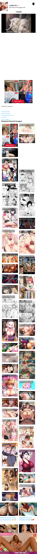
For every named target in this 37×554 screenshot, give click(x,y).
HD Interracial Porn (7, 115)
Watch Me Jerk (5, 113)
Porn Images (5, 119)
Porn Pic (4, 117)
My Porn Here (5, 111)
